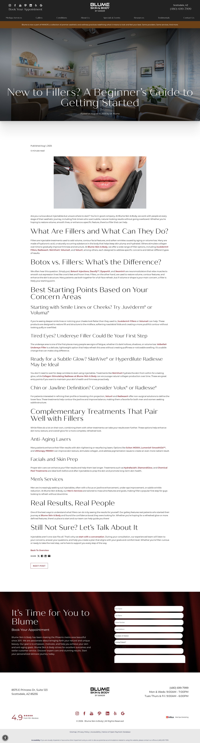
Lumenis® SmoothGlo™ (153, 447)
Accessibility (96, 732)
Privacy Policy (83, 732)
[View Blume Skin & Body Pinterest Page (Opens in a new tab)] (25, 5)
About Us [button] (85, 18)
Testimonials (164, 18)
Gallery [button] (39, 18)
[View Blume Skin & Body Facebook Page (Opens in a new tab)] (15, 5)
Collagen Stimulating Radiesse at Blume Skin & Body (69, 376)
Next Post (39, 566)
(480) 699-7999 (180, 9)
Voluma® (65, 250)
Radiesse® (43, 250)
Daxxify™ (94, 271)
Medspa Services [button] (14, 18)
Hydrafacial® (130, 467)
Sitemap (73, 732)
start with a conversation (91, 536)
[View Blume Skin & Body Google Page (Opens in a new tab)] (41, 5)
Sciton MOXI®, (133, 447)
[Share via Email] (49, 556)
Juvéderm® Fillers (126, 321)
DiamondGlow (145, 467)
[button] (5, 738)
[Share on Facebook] (42, 556)
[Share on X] (39, 556)
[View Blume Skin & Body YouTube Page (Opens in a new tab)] (20, 5)
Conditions (61, 18)
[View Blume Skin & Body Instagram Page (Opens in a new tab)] (10, 5)
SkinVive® (54, 250)
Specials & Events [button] (111, 18)
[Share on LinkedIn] (45, 556)
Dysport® (105, 271)
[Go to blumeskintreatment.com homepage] (100, 7)
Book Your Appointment (25, 9)
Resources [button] (139, 18)
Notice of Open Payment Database (116, 732)
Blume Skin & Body (98, 246)
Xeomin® (120, 271)
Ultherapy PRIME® (44, 451)
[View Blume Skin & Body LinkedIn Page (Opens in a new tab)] (31, 5)
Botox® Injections (80, 271)
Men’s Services (75, 490)
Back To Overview (40, 550)
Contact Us (188, 18)
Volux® (79, 250)
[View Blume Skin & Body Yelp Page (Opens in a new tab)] (36, 5)
